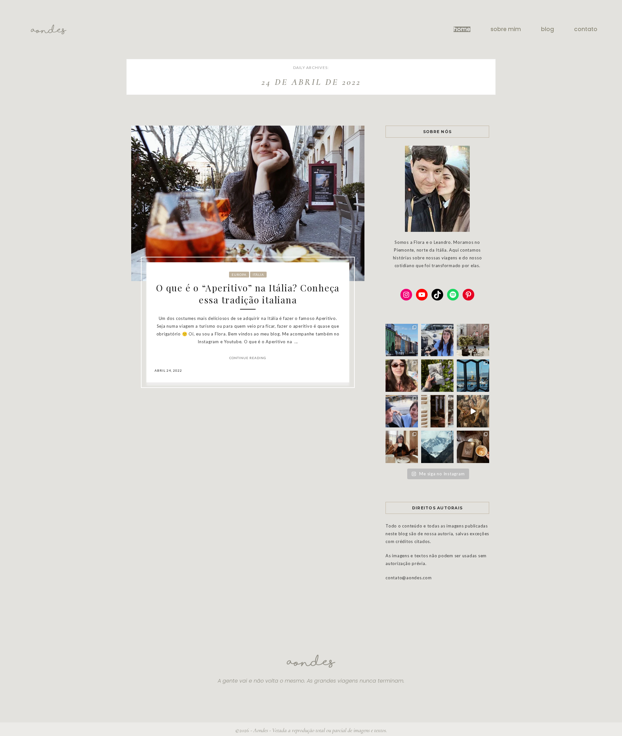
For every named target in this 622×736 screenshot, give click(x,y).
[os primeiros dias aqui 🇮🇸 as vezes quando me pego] (402, 340)
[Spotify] (453, 294)
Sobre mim (505, 29)
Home (462, 29)
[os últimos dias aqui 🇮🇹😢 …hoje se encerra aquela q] (473, 340)
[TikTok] (437, 294)
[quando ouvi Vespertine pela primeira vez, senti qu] (437, 375)
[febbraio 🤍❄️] (437, 447)
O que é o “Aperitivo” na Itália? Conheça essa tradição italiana (248, 294)
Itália (258, 275)
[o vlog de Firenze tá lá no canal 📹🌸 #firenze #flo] (473, 411)
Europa (239, 275)
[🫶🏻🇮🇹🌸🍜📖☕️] (437, 411)
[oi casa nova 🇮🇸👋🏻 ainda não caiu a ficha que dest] (437, 340)
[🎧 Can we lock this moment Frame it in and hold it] (473, 375)
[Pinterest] (468, 294)
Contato (585, 29)
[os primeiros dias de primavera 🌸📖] (402, 447)
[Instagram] (406, 294)
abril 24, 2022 (168, 370)
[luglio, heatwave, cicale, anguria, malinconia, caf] (402, 375)
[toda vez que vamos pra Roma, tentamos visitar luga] (402, 411)
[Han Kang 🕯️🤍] (473, 447)
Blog (547, 29)
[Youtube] (422, 294)
